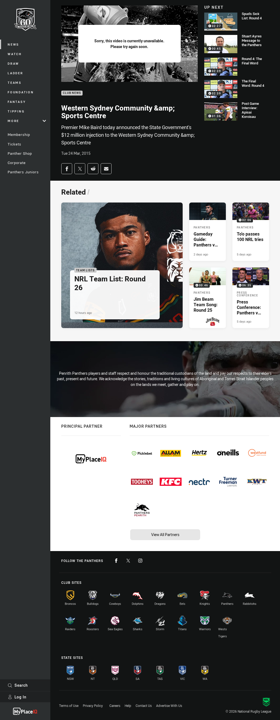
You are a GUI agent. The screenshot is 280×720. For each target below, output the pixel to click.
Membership (19, 134)
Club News (72, 93)
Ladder (15, 73)
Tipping (16, 111)
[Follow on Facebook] (116, 561)
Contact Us (144, 705)
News (13, 44)
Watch (15, 54)
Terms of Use (68, 705)
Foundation (21, 92)
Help (128, 705)
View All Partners (165, 534)
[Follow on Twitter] (128, 561)
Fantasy (17, 102)
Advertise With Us (169, 705)
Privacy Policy (93, 705)
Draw (13, 63)
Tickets (14, 144)
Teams (15, 83)
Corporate (17, 162)
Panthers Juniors (23, 171)
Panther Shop (20, 153)
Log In (20, 697)
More (13, 121)
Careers (114, 705)
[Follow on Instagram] (140, 561)
